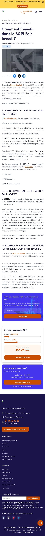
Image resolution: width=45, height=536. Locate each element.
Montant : (11, 334)
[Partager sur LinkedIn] (24, 76)
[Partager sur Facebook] (14, 76)
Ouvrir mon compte (8, 456)
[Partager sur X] (19, 76)
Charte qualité (6, 482)
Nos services (6, 472)
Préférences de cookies (12, 530)
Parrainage (5, 488)
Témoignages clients (8, 485)
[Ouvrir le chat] (40, 523)
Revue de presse (7, 478)
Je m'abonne (22, 316)
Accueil (4, 20)
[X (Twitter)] (8, 518)
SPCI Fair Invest (10, 118)
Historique (5, 469)
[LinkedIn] (19, 518)
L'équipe (4, 475)
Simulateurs (6, 447)
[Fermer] (43, 2)
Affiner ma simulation (22, 357)
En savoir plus (22, 6)
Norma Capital (16, 85)
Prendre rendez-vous (22, 382)
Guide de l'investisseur (9, 440)
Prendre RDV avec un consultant (15, 429)
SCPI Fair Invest (18, 253)
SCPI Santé (29, 167)
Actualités (12, 20)
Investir (4, 450)
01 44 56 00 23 (12, 421)
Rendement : (10, 340)
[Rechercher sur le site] (36, 12)
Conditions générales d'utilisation (29, 527)
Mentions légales (10, 527)
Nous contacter (7, 459)
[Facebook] (3, 518)
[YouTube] (13, 518)
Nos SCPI (5, 444)
